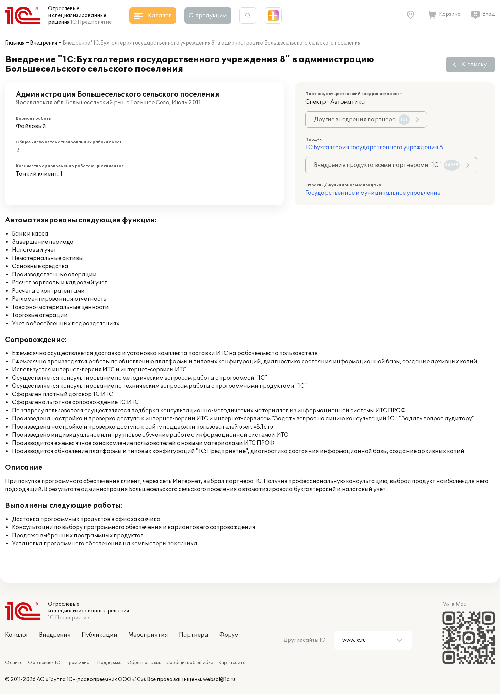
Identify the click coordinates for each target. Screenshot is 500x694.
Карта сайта (232, 662)
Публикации (99, 634)
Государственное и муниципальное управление (372, 193)
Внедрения (43, 43)
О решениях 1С (44, 662)
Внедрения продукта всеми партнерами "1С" (386, 165)
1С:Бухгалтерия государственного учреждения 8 (374, 147)
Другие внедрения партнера (361, 119)
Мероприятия (148, 634)
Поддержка (109, 662)
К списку (474, 64)
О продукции (208, 15)
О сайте (13, 662)
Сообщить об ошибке (189, 662)
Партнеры (194, 634)
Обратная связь (144, 662)
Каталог (16, 634)
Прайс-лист (78, 662)
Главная (14, 43)
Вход (488, 14)
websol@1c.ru (219, 679)
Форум (228, 634)
